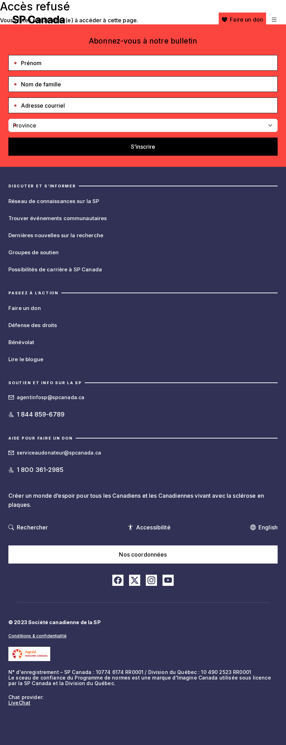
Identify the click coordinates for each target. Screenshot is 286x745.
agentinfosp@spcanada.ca (50, 397)
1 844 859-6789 (41, 414)
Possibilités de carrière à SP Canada (55, 269)
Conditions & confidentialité (37, 635)
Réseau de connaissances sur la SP (53, 201)
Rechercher (32, 527)
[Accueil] (38, 19)
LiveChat (19, 703)
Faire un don (246, 19)
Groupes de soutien (33, 252)
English (268, 527)
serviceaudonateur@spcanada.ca (59, 453)
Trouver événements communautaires (57, 218)
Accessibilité (153, 527)
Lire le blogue (25, 359)
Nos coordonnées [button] (143, 554)
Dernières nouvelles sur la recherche (55, 235)
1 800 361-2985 (40, 469)
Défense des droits (32, 325)
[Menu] (273, 19)
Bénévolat (21, 342)
